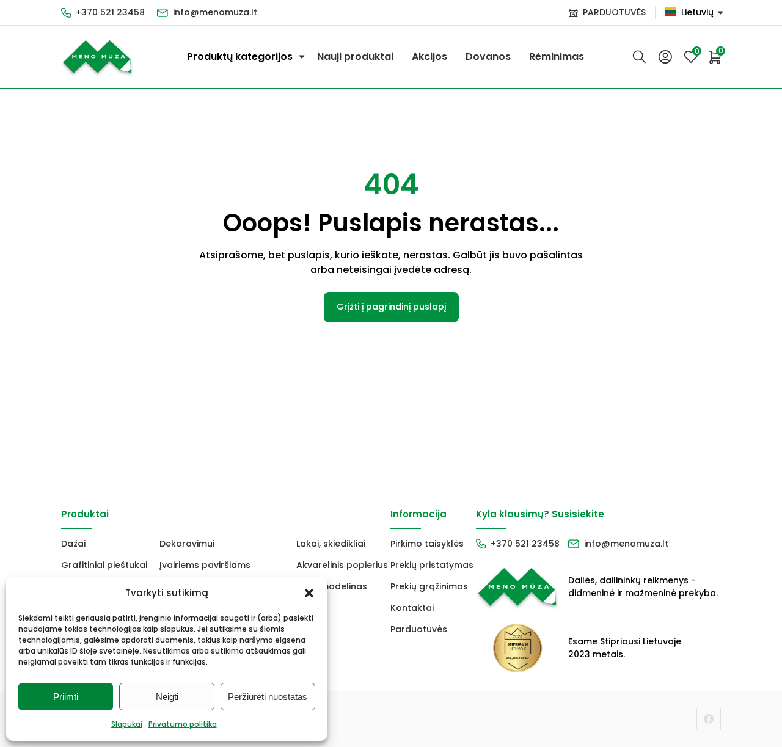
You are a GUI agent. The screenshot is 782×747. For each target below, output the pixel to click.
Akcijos (429, 56)
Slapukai (126, 724)
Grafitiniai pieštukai (104, 565)
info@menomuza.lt (215, 12)
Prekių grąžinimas (429, 586)
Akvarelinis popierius (342, 565)
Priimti (65, 696)
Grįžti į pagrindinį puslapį (391, 307)
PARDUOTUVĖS (614, 12)
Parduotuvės (418, 629)
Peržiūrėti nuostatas (267, 696)
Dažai (73, 543)
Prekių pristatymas (431, 565)
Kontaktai (412, 608)
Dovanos (488, 56)
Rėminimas (556, 56)
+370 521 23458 (110, 12)
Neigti (167, 696)
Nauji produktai (355, 56)
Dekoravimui (186, 543)
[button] (309, 593)
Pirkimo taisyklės (427, 543)
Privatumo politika (182, 724)
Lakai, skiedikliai (330, 543)
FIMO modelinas (331, 586)
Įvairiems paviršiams (204, 565)
